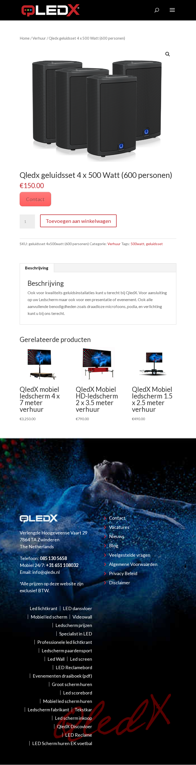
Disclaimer (119, 582)
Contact (35, 199)
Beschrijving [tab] (36, 267)
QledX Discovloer (74, 726)
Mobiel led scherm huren (67, 701)
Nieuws (116, 536)
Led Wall (56, 659)
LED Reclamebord (74, 667)
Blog (113, 545)
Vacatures (119, 527)
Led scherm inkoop (73, 718)
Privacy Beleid (123, 573)
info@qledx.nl (46, 572)
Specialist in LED (75, 633)
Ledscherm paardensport (67, 650)
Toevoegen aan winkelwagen (78, 221)
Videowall (82, 617)
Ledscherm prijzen (73, 625)
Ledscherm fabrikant (48, 709)
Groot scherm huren (72, 684)
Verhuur (39, 38)
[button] (167, 54)
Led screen (81, 659)
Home (25, 38)
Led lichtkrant (43, 608)
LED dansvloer (77, 608)
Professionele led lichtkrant (64, 642)
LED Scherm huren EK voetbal (62, 743)
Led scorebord (77, 692)
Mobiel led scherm (49, 617)
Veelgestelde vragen (129, 555)
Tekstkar (83, 709)
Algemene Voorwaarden (133, 564)
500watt (137, 244)
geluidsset (154, 244)
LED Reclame (78, 735)
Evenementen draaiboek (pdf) (62, 676)
